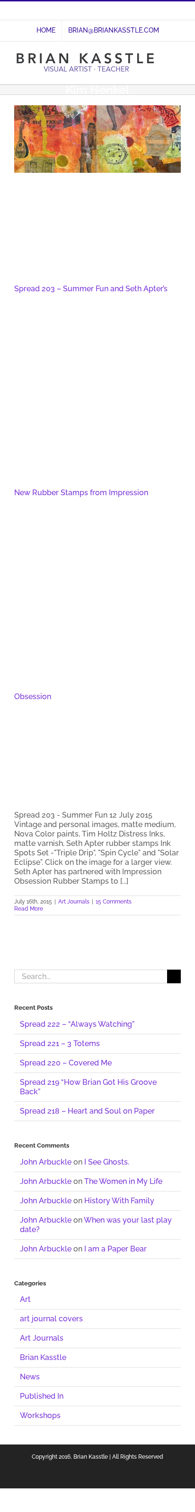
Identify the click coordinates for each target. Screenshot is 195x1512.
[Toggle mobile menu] (177, 58)
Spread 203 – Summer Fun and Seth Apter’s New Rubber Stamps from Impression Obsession (91, 492)
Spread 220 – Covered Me (66, 1062)
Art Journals (73, 901)
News (30, 1376)
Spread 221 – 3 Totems (60, 1043)
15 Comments (114, 901)
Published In (41, 1396)
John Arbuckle (45, 1161)
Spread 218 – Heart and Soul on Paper (87, 1111)
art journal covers (51, 1318)
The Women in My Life (123, 1181)
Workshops (40, 1415)
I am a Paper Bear (115, 1248)
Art (25, 1299)
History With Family (119, 1200)
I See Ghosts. (106, 1161)
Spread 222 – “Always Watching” (77, 1024)
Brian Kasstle (43, 1357)
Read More (28, 908)
